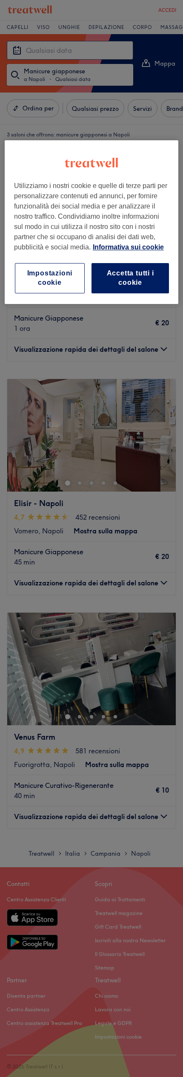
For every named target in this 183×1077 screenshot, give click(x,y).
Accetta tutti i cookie (130, 277)
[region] (92, 222)
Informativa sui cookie (128, 247)
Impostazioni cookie (50, 277)
